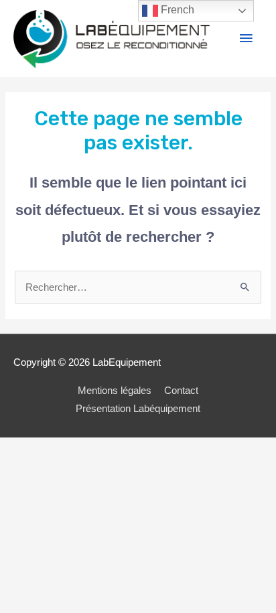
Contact (181, 390)
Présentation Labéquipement (138, 408)
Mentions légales (114, 390)
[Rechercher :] (138, 287)
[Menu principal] (246, 38)
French (176, 9)
